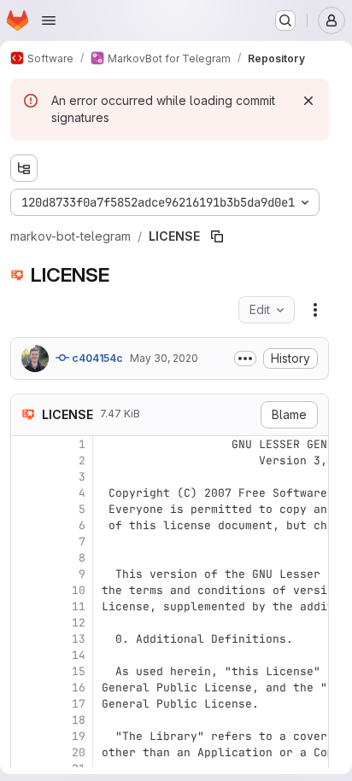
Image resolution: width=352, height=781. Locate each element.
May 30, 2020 (164, 358)
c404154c (96, 358)
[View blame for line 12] (25, 623)
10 (78, 590)
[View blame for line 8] (25, 558)
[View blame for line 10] (25, 590)
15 (78, 671)
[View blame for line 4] (25, 493)
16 (78, 687)
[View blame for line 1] (25, 444)
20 (78, 752)
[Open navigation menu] (48, 20)
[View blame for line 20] (25, 752)
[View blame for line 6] (25, 525)
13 (78, 639)
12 (78, 622)
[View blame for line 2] (25, 460)
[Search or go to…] (285, 20)
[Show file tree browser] (24, 168)
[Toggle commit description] (245, 358)
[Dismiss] (308, 100)
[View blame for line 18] (25, 720)
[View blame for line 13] (25, 639)
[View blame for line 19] (25, 736)
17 (78, 703)
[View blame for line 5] (25, 509)
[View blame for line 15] (25, 671)
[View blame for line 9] (25, 574)
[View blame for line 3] (25, 477)
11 (78, 606)
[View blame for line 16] (25, 687)
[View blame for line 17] (25, 704)
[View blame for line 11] (25, 606)
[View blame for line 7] (25, 541)
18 (78, 720)
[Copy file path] (217, 236)
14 (78, 655)
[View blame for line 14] (25, 655)
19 (78, 736)
